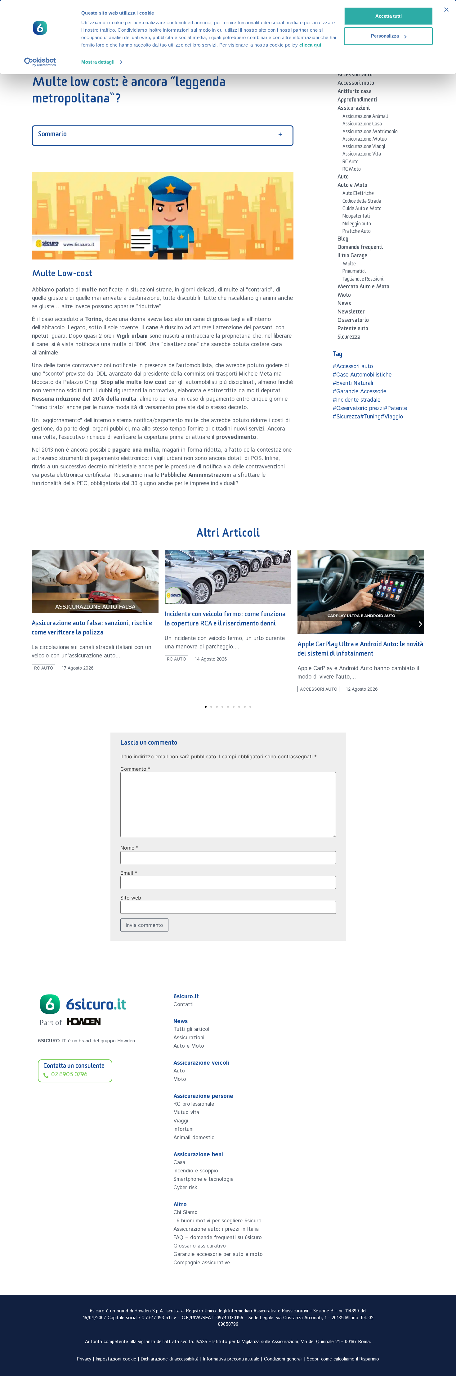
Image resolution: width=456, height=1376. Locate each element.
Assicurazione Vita (361, 154)
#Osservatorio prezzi (358, 408)
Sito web (130, 897)
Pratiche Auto (356, 232)
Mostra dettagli (97, 62)
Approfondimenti (357, 101)
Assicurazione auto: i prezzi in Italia (216, 1229)
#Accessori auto (353, 367)
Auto (343, 178)
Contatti (183, 1004)
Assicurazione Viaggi (363, 147)
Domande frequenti (360, 248)
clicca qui (310, 44)
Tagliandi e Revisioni (362, 279)
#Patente (395, 408)
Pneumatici (354, 272)
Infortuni (183, 1129)
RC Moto (351, 170)
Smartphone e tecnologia (203, 1179)
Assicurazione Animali (365, 117)
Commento (135, 768)
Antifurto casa (355, 92)
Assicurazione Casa (362, 124)
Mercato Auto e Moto (363, 288)
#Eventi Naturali (353, 383)
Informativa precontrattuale (231, 1359)
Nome (129, 847)
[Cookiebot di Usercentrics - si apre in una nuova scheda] (40, 62)
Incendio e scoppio (195, 1171)
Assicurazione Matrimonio (370, 132)
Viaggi (180, 1121)
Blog (343, 240)
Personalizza (385, 35)
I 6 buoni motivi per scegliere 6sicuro (217, 1221)
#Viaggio (392, 417)
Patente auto (353, 329)
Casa (179, 1162)
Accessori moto (356, 84)
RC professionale (193, 1104)
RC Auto (350, 162)
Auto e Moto (352, 186)
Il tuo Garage (352, 256)
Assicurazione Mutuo (364, 140)
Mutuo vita (186, 1112)
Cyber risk (185, 1187)
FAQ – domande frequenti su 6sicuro (217, 1237)
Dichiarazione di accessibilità (170, 1359)
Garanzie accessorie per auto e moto (218, 1254)
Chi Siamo (185, 1212)
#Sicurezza (346, 417)
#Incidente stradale (356, 400)
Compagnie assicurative (201, 1262)
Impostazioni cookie (116, 1359)
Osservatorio (353, 321)
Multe (349, 264)
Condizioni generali (283, 1359)
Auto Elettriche (358, 194)
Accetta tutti (388, 16)
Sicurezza (349, 338)
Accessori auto (355, 76)
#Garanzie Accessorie (359, 392)
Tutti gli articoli (192, 1029)
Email (128, 872)
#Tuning (370, 417)
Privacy (84, 1359)
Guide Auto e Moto (362, 209)
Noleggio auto (356, 224)
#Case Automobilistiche (362, 375)
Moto (344, 296)
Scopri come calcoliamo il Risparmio (343, 1359)
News (344, 304)
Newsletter (351, 313)
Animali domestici (194, 1137)
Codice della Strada (361, 202)
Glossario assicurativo (199, 1246)
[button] (36, 624)
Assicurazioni (354, 109)
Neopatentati (356, 216)
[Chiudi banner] (446, 9)
